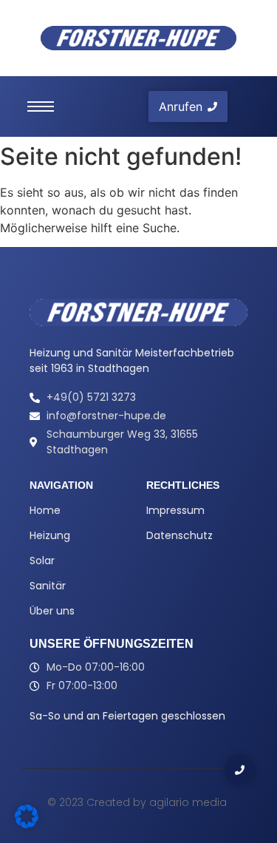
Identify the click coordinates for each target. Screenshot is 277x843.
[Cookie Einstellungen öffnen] (26, 823)
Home (45, 510)
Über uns (52, 610)
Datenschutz (179, 535)
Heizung (50, 535)
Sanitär (48, 585)
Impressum (175, 510)
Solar (42, 560)
